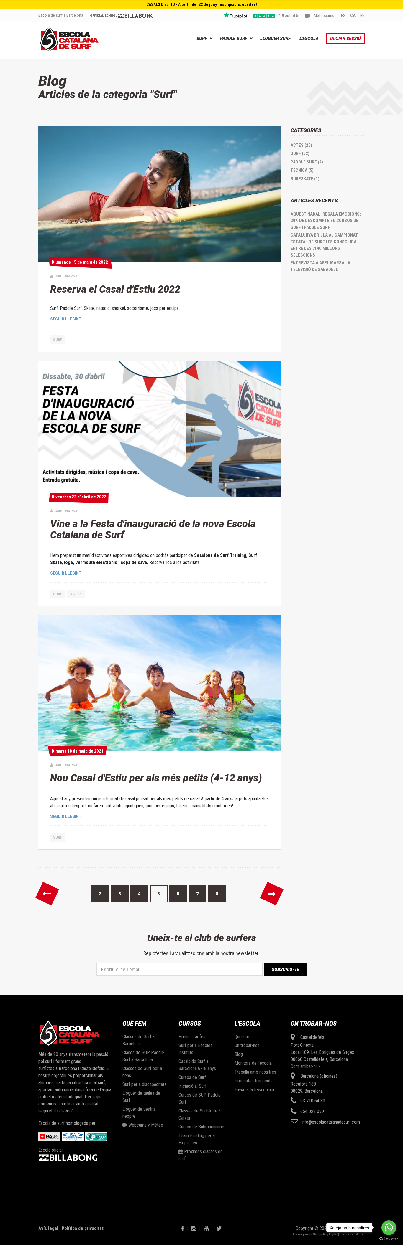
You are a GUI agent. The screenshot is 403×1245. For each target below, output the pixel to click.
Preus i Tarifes (191, 1036)
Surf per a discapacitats (144, 1084)
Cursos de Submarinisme (201, 1127)
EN (362, 15)
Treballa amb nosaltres (255, 1072)
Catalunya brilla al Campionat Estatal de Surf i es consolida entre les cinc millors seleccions (324, 245)
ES (343, 15)
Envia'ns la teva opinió (254, 1089)
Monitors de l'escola (253, 1063)
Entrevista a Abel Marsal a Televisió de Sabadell (320, 266)
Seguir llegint (65, 319)
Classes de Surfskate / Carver (199, 1114)
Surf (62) (300, 153)
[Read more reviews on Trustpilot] (235, 15)
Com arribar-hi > (305, 1066)
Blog (239, 1054)
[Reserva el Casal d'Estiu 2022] (159, 194)
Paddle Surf (233, 38)
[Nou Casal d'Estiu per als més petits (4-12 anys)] (159, 683)
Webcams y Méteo (145, 1125)
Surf (201, 38)
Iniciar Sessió (345, 38)
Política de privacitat (83, 1228)
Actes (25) (301, 145)
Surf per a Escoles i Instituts (196, 1049)
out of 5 (288, 15)
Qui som (242, 1036)
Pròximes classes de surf (200, 1155)
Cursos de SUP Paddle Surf (199, 1098)
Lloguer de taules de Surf (141, 1096)
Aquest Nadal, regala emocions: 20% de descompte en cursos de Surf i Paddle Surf (326, 220)
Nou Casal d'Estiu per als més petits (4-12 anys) (156, 778)
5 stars (264, 16)
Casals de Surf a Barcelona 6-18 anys (197, 1065)
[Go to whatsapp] (388, 1227)
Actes (76, 594)
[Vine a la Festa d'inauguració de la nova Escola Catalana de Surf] (159, 429)
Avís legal (48, 1228)
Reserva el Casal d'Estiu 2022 (115, 289)
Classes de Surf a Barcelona (138, 1040)
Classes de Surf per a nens (142, 1072)
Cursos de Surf (192, 1077)
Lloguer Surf (275, 38)
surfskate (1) (305, 178)
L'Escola (309, 38)
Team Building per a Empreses (196, 1139)
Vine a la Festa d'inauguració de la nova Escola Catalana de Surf (153, 529)
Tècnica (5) (302, 170)
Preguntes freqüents (254, 1081)
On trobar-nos (247, 1045)
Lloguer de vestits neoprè (139, 1112)
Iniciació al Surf (192, 1086)
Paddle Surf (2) (307, 162)
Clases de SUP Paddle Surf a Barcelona (143, 1056)
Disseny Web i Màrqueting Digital (315, 1234)
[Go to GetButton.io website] (388, 1239)
